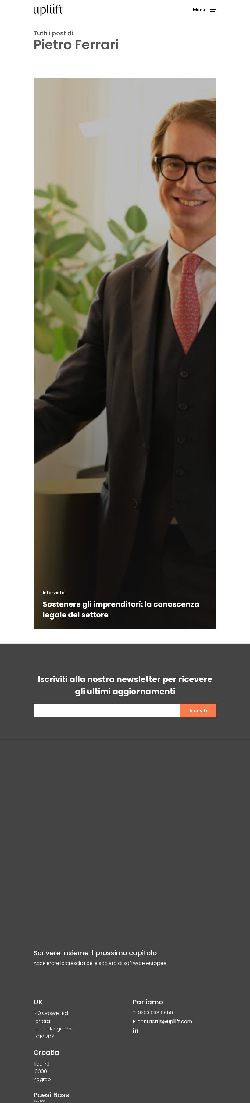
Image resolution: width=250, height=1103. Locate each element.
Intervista (54, 593)
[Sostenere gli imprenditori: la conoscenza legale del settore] (125, 354)
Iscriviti (198, 710)
